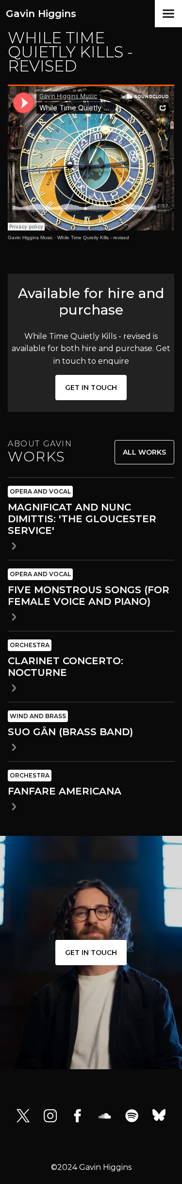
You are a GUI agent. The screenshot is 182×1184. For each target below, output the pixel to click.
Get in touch (91, 387)
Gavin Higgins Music (30, 237)
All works (144, 452)
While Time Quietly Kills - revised (93, 237)
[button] (168, 13)
